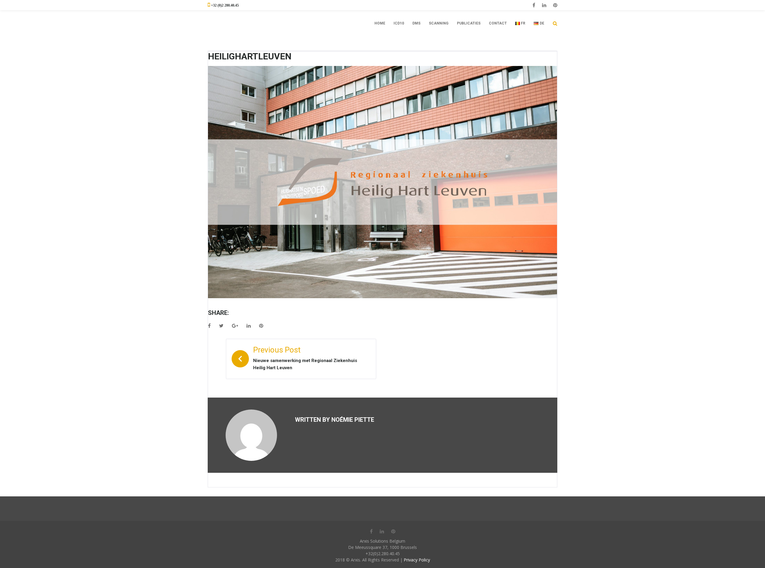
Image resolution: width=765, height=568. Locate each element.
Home (379, 23)
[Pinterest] (555, 5)
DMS (416, 23)
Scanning (439, 23)
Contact (498, 23)
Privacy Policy (417, 560)
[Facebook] (534, 5)
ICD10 (399, 23)
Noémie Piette (352, 419)
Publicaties (469, 23)
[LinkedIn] (544, 5)
